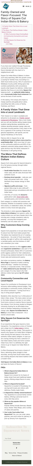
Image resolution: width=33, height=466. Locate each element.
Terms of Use (12, 453)
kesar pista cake (22, 197)
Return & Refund (16, 455)
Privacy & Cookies (22, 453)
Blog (6, 453)
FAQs (9, 44)
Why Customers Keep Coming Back (16, 34)
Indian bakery (19, 328)
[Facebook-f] (16, 448)
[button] (23, 6)
